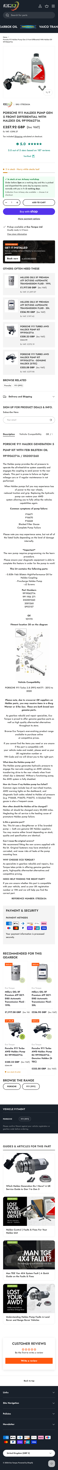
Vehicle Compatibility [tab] (30, 434)
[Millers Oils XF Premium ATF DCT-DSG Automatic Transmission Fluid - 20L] (42, 973)
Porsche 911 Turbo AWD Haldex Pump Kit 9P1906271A (34, 329)
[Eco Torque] (7, 104)
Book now (12, 258)
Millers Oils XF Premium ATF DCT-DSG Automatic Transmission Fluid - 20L (35, 305)
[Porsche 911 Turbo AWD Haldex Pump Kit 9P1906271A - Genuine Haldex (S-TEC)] (42, 1030)
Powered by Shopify (25, 1463)
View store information (17, 234)
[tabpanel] (29, 670)
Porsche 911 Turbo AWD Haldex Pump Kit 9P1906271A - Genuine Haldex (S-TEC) (34, 359)
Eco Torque (13, 1463)
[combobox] (29, 15)
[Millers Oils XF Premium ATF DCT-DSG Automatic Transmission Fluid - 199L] (15, 973)
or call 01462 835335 (29, 259)
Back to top (29, 1380)
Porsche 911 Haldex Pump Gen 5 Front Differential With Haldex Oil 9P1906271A (27, 40)
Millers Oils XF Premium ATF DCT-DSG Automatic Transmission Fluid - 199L (35, 280)
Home (5, 37)
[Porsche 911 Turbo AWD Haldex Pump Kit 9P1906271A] (15, 1030)
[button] (46, 6)
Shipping (18, 136)
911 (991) (18, 385)
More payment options (29, 218)
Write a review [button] (29, 1360)
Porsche (7, 385)
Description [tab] (9, 434)
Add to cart (39, 202)
